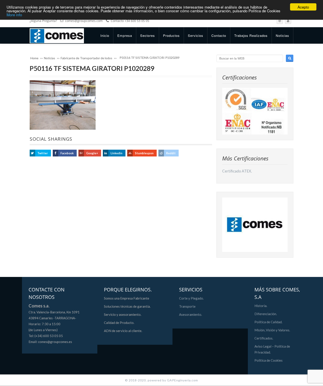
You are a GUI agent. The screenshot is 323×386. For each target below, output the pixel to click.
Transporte (187, 306)
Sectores (147, 35)
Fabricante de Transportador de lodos (86, 58)
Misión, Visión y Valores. (272, 330)
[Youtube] (288, 21)
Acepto (303, 7)
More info (14, 14)
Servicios (195, 35)
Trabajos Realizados (251, 35)
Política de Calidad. (268, 322)
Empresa (124, 35)
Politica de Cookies (268, 360)
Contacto (218, 35)
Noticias (282, 35)
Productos (171, 35)
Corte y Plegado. (191, 298)
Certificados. (263, 338)
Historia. (260, 306)
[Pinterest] (280, 21)
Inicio (104, 35)
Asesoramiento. (190, 314)
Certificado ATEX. (237, 171)
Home (34, 58)
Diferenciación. (265, 314)
